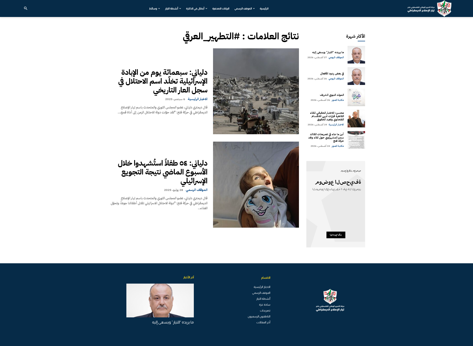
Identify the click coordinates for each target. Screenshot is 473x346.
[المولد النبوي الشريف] (356, 97)
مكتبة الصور (338, 100)
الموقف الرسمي (196, 189)
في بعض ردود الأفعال (332, 73)
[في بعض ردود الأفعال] (356, 76)
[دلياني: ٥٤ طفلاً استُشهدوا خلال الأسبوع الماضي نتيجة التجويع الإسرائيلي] (256, 184)
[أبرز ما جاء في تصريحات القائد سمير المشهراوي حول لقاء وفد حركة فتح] (356, 140)
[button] (25, 8)
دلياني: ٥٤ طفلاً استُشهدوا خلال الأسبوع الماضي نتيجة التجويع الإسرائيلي (162, 172)
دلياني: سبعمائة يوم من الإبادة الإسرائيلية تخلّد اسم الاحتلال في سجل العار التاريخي (162, 81)
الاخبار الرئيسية (197, 99)
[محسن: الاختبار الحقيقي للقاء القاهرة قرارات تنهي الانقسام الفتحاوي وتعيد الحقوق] (356, 118)
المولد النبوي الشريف (332, 95)
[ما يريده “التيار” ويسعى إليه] (356, 55)
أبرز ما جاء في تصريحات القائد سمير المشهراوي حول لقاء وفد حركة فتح (326, 137)
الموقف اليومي (336, 57)
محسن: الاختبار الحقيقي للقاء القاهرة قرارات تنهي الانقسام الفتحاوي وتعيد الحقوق (327, 116)
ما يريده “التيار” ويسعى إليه (328, 52)
